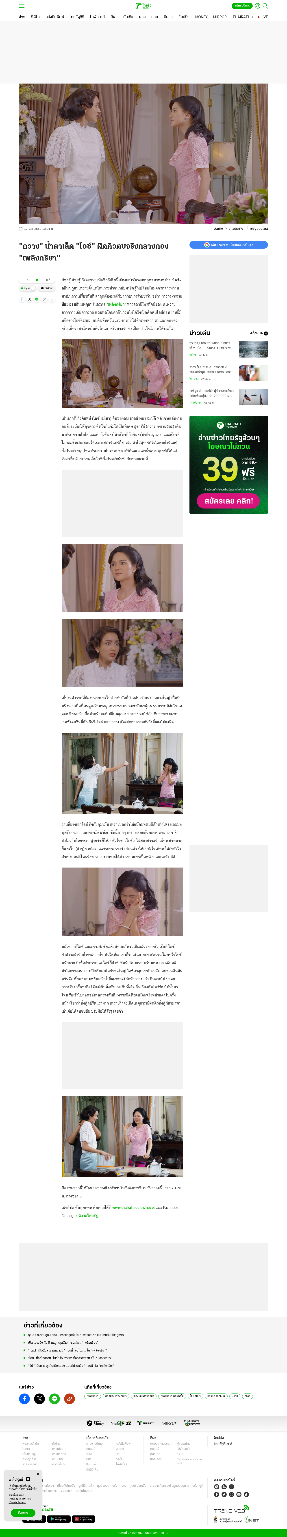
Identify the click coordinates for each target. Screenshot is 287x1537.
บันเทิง (218, 229)
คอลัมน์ (90, 1449)
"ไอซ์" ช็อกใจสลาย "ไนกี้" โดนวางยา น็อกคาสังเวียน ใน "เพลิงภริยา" (70, 1358)
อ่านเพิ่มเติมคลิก (18, 1497)
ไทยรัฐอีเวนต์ (223, 1444)
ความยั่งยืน (59, 1464)
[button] (22, 299)
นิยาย (235, 1396)
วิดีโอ (119, 1459)
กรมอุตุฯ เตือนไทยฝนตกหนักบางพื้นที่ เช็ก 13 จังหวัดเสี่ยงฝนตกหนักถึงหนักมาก (212, 346)
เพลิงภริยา (92, 1396)
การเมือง (57, 1449)
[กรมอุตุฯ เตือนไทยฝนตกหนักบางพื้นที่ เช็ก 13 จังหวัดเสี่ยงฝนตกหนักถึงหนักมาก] (253, 349)
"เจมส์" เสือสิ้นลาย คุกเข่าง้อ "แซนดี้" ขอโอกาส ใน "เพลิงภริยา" (67, 1350)
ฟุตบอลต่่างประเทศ (161, 1444)
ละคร (247, 1396)
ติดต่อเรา (66, 1491)
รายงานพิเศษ (94, 1444)
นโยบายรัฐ (29, 1454)
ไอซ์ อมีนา (195, 1396)
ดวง (89, 1454)
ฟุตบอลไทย (184, 1444)
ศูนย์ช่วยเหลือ (138, 1486)
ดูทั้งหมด (256, 333)
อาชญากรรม (30, 1459)
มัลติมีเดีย (92, 1469)
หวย (118, 1454)
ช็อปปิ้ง (219, 1438)
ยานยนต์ (57, 1459)
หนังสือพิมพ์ (123, 1444)
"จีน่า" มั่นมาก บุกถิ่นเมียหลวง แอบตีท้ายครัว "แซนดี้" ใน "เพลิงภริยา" (71, 1366)
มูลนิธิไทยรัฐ (86, 1486)
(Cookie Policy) (17, 1502)
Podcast (92, 1464)
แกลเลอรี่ (156, 1459)
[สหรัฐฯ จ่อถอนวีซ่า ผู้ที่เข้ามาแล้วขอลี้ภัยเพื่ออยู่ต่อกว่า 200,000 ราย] (253, 397)
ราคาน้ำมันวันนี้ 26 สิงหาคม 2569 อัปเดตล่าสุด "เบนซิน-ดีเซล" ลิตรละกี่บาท (212, 370)
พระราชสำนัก (30, 1444)
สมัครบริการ (242, 5)
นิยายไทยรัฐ (88, 1215)
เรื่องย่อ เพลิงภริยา (143, 1396)
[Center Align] (38, 1474)
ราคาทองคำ (29, 1464)
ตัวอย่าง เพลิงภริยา (116, 1396)
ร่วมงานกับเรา (45, 1486)
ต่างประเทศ (195, 403)
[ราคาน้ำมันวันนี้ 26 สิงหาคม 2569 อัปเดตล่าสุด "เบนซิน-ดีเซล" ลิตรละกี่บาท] (253, 373)
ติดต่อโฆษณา (84, 1491)
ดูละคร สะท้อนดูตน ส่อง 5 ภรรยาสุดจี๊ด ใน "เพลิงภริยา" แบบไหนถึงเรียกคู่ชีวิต (76, 1335)
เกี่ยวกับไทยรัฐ (66, 1486)
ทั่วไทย (193, 355)
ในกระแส (194, 379)
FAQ (123, 1486)
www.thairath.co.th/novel (133, 1207)
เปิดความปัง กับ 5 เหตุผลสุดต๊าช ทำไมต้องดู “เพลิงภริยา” (63, 1343)
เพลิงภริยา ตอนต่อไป (172, 1396)
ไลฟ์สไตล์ (121, 1464)
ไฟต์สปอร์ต (183, 1449)
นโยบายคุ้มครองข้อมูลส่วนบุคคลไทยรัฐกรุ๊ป (176, 1486)
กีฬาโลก (155, 1454)
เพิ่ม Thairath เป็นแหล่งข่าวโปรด (232, 244)
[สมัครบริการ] (228, 465)
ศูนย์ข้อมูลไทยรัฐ (107, 1486)
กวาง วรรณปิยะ (216, 1396)
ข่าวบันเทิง (236, 229)
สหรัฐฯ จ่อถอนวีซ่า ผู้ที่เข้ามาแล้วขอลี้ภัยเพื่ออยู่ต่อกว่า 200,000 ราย (211, 393)
